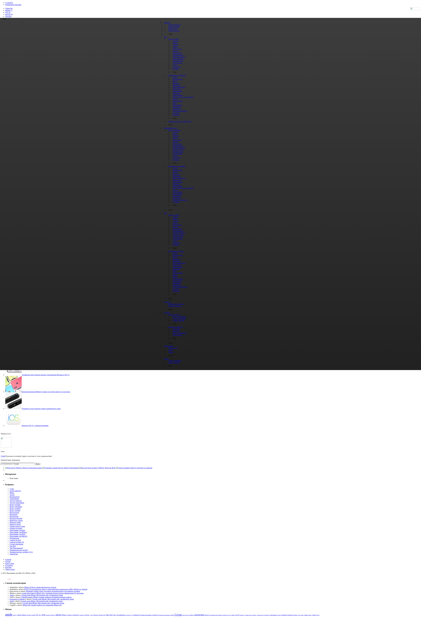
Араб (11, 601)
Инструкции (14, 512)
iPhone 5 (64, 615)
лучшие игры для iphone (262, 615)
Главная (8, 559)
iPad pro (53, 615)
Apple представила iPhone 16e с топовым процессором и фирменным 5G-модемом (53, 593)
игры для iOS (235, 615)
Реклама (8, 567)
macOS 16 (9, 14)
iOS (37, 615)
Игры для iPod (15, 509)
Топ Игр (8, 16)
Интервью (13, 514)
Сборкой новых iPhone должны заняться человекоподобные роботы (46, 597)
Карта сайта (9, 563)
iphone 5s (70, 615)
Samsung (136, 615)
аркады (207, 615)
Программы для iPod (17, 534)
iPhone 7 (87, 615)
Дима (12, 595)
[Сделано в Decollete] (7, 579)
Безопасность (15, 497)
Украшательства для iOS (19, 550)
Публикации (14, 538)
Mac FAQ (109, 615)
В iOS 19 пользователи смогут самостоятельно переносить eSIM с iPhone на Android (55, 589)
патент (279, 615)
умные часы (307, 615)
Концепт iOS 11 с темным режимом (35, 425)
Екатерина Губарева (17, 599)
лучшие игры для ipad (250, 615)
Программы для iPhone (18, 532)
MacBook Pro (102, 615)
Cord (3, 456)
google (33, 615)
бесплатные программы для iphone (218, 615)
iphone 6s (82, 615)
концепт (242, 615)
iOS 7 (39, 615)
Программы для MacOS (18, 536)
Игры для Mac (15, 510)
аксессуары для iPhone (188, 615)
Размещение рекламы (13, 5)
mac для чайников (119, 615)
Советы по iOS (15, 540)
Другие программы (17, 503)
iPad (43, 615)
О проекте (9, 3)
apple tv (15, 615)
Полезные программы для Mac (166, 615)
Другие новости (16, 501)
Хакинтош (14, 554)
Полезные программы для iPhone (148, 615)
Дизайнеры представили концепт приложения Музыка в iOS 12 (46, 375)
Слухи (178, 614)
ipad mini (48, 615)
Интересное (14, 516)
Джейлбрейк (14, 499)
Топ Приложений (16, 548)
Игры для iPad (15, 505)
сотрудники (300, 615)
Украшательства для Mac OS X (21, 552)
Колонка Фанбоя (16, 518)
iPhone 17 (8, 10)
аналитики (199, 614)
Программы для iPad (17, 530)
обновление (273, 615)
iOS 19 (7, 12)
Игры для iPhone (16, 507)
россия (295, 615)
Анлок (12, 495)
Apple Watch (21, 615)
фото (318, 615)
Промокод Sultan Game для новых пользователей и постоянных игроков (53, 591)
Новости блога (15, 524)
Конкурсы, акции (16, 520)
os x (132, 615)
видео (229, 615)
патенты (284, 615)
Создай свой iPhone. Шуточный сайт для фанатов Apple (42, 595)
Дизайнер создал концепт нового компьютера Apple (41, 409)
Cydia (12, 489)
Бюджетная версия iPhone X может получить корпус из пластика (46, 392)
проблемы (290, 615)
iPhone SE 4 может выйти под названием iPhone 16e (42, 605)
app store (29, 615)
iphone (58, 615)
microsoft (127, 615)
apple (8, 614)
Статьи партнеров (16, 544)
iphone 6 (76, 615)
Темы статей (10, 569)
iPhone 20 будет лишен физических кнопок (40, 587)
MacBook (95, 615)
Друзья (7, 561)
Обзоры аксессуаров (17, 526)
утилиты (314, 615)
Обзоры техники (16, 528)
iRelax (12, 493)
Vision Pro (9, 8)
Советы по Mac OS (17, 542)
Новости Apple (15, 522)
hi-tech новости (15, 491)
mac (92, 615)
